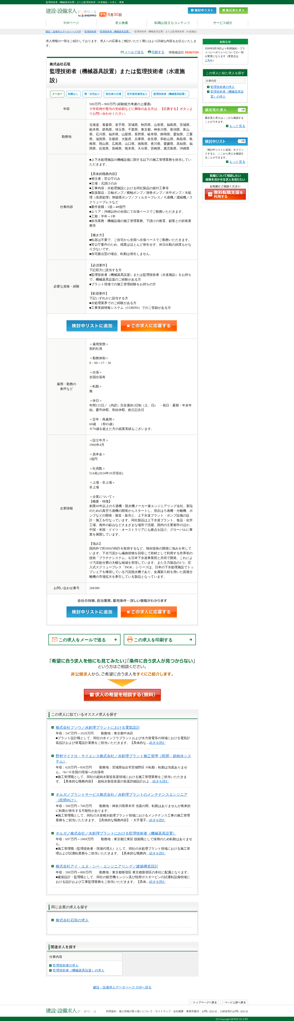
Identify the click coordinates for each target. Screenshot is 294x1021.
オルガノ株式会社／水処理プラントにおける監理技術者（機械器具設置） (116, 833)
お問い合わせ (209, 1011)
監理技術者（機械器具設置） (115, 31)
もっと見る (237, 126)
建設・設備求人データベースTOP (63, 31)
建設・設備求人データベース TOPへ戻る (122, 987)
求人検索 (121, 23)
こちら (209, 60)
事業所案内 (192, 1011)
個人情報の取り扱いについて (136, 1011)
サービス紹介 (222, 23)
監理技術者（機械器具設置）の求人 (78, 970)
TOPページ (71, 23)
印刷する (158, 52)
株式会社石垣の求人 (72, 920)
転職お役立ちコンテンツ (172, 23)
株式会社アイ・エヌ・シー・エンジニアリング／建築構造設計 (107, 866)
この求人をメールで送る (82, 639)
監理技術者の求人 (66, 965)
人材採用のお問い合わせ (234, 1011)
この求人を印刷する (153, 639)
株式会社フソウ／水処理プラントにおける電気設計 (98, 728)
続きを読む (157, 743)
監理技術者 (90, 31)
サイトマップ (163, 1011)
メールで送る (134, 52)
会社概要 (178, 1011)
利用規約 (111, 1011)
